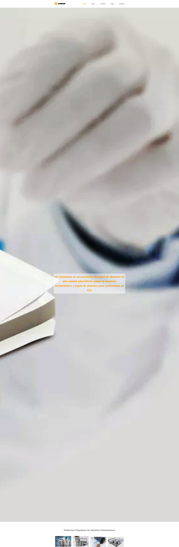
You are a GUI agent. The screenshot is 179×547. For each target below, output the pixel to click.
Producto (103, 4)
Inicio (84, 4)
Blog (112, 4)
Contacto (122, 4)
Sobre (93, 4)
